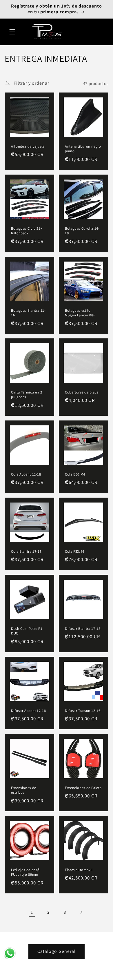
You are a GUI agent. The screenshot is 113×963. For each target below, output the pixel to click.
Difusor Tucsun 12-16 (83, 710)
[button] (12, 32)
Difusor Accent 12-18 (28, 710)
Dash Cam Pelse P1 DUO (27, 631)
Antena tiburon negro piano (83, 148)
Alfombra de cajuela (28, 146)
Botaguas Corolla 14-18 (82, 230)
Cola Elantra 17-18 (26, 551)
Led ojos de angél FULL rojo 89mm (26, 872)
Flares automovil (79, 869)
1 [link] (32, 912)
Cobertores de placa (82, 392)
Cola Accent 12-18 (26, 474)
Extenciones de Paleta (83, 788)
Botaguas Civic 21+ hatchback (26, 230)
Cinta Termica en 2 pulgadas (26, 394)
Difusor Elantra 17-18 (82, 628)
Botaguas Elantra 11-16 (28, 312)
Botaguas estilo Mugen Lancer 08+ (80, 312)
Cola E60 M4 (75, 474)
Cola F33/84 (74, 551)
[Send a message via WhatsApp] (10, 953)
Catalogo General (56, 951)
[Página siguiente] (81, 912)
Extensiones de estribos (23, 790)
